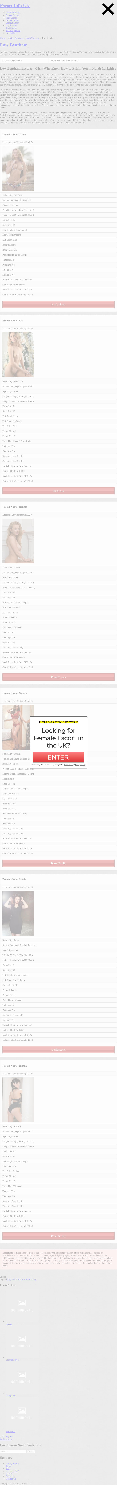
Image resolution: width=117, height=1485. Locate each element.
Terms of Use (68, 765)
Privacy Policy (80, 765)
